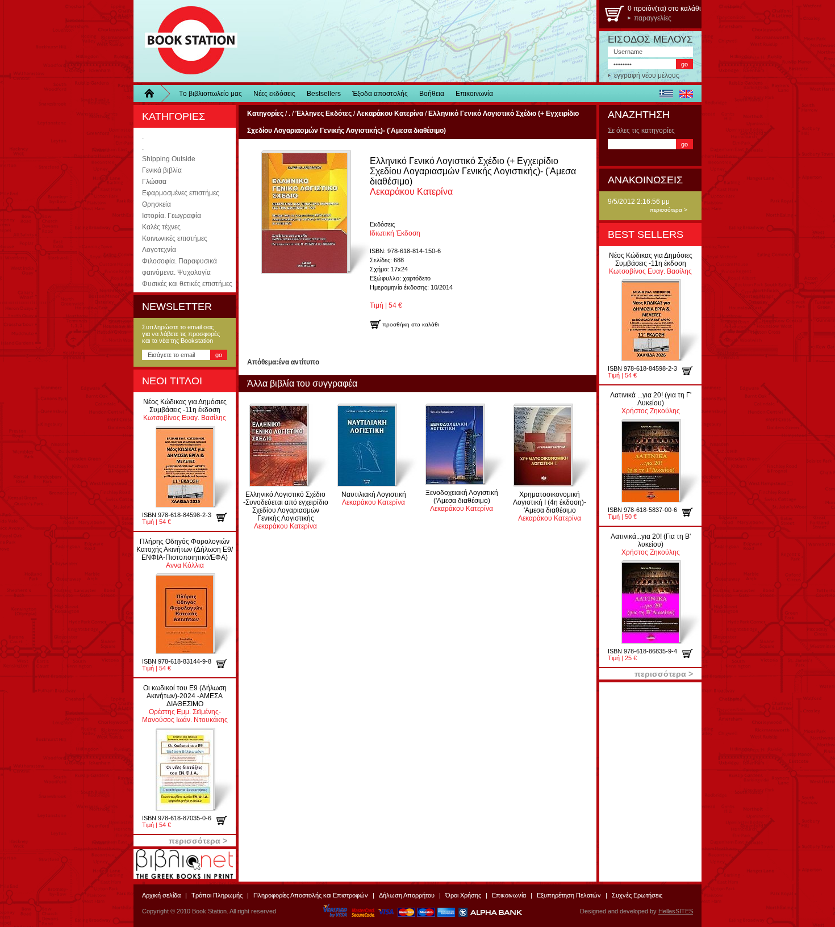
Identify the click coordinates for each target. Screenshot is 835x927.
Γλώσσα (154, 182)
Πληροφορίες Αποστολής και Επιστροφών (310, 895)
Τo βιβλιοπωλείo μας (210, 94)
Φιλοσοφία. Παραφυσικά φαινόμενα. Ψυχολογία (179, 266)
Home (153, 93)
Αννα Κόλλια (184, 553)
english (686, 93)
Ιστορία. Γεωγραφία (171, 216)
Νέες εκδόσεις (274, 94)
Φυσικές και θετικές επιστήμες (187, 284)
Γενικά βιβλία (162, 170)
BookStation (186, 41)
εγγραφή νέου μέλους (646, 75)
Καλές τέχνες (161, 227)
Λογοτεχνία (159, 250)
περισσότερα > (668, 210)
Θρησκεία (156, 204)
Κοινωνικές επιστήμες (174, 238)
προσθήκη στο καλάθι (226, 517)
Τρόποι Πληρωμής (217, 895)
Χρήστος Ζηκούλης (650, 403)
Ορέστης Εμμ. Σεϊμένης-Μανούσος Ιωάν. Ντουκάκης (185, 704)
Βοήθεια (431, 94)
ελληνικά (666, 93)
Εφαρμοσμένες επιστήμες (180, 193)
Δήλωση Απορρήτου (407, 895)
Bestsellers (324, 94)
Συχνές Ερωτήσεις (637, 895)
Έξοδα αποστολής (380, 94)
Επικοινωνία (474, 94)
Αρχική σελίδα (161, 895)
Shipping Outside (168, 159)
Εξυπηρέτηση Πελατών (569, 895)
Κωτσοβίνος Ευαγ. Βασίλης (185, 410)
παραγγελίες (652, 18)
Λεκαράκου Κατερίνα (285, 510)
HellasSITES (675, 911)
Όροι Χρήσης (463, 895)
